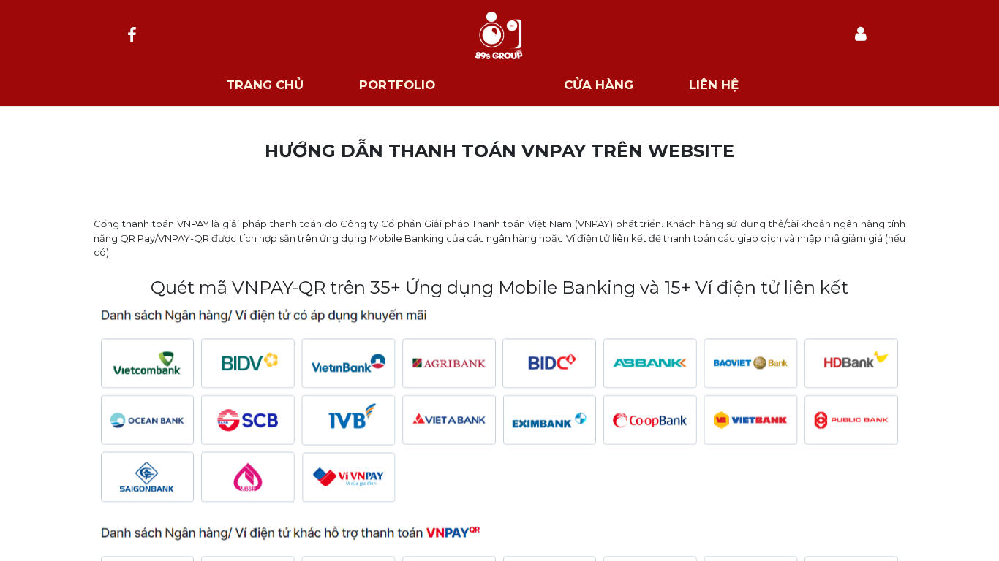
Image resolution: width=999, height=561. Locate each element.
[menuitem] (264, 85)
